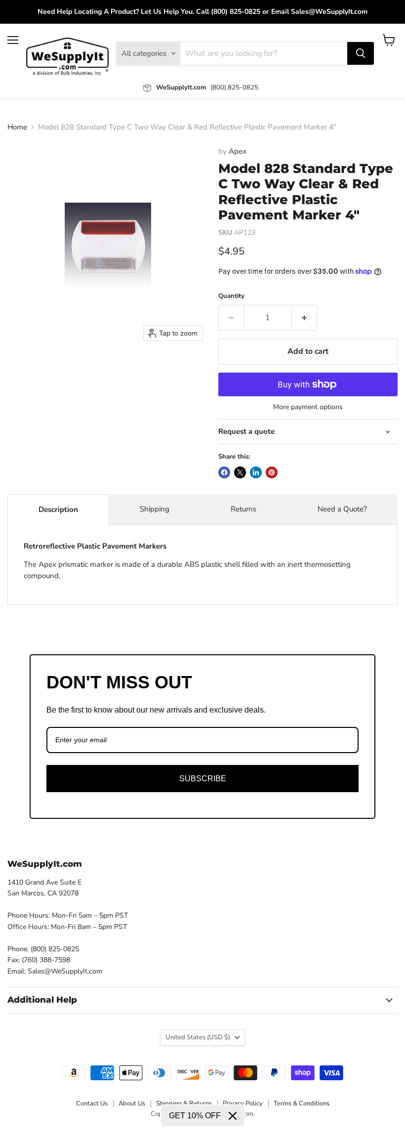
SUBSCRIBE (202, 778)
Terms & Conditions (301, 1103)
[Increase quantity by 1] (304, 318)
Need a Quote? (342, 509)
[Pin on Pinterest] (272, 472)
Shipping (154, 509)
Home (17, 127)
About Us (132, 1103)
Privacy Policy (243, 1103)
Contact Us (92, 1103)
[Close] (233, 1116)
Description (58, 509)
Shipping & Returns (184, 1103)
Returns (243, 509)
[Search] (360, 53)
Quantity (231, 296)
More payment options (308, 407)
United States (197, 1037)
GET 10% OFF (195, 1115)
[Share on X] (240, 472)
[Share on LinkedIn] (256, 472)
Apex (237, 151)
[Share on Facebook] (224, 472)
